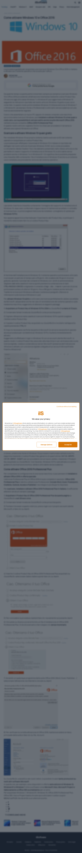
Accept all (68, 445)
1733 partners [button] (17, 423)
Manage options (46, 445)
